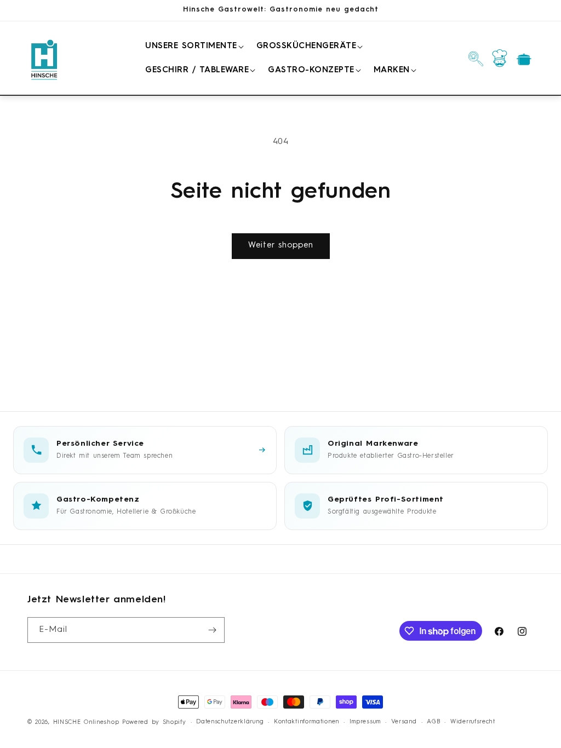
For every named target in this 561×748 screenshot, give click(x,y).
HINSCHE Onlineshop (86, 723)
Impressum (365, 722)
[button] (192, 46)
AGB (433, 722)
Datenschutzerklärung (230, 722)
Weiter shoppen (280, 245)
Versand (404, 722)
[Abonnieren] (212, 630)
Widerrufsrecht (472, 722)
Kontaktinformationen (306, 722)
